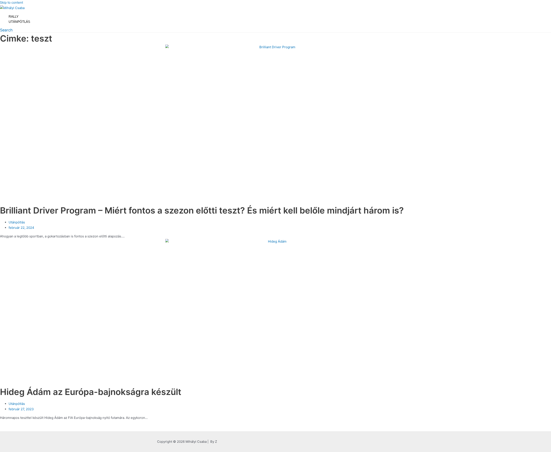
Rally (14, 16)
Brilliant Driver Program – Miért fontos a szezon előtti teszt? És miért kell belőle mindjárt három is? (202, 210)
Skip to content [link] (11, 2)
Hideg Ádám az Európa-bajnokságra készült (90, 392)
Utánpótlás (19, 21)
